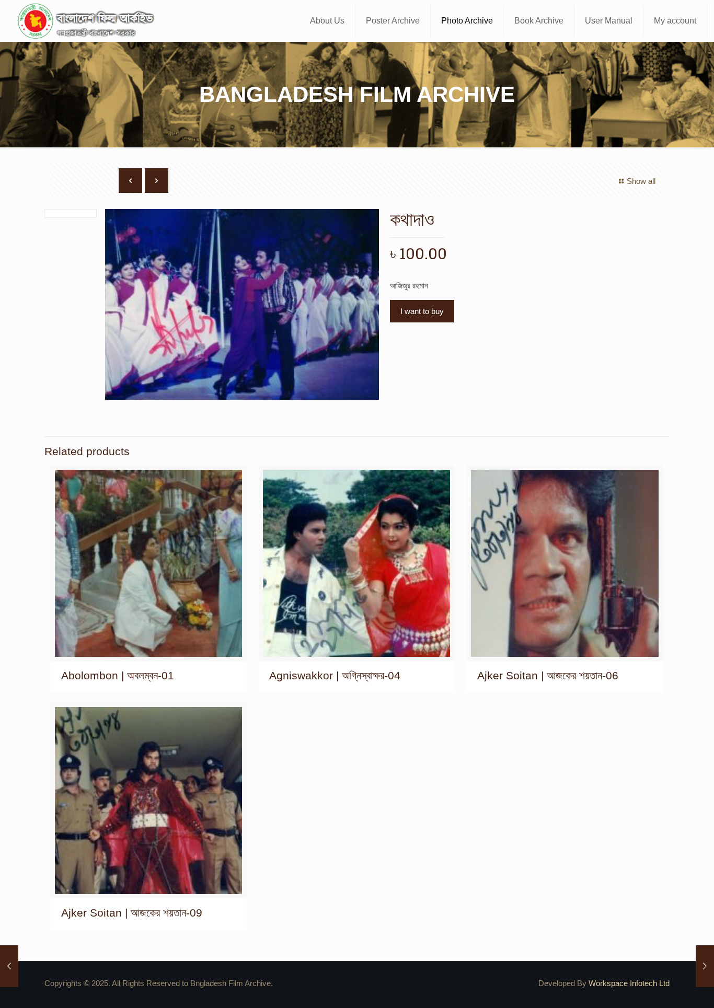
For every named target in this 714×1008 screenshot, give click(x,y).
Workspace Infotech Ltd (629, 983)
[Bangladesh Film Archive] (88, 21)
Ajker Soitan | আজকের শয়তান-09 (131, 913)
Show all (641, 181)
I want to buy (422, 311)
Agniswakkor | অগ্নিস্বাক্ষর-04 (334, 675)
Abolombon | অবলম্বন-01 (117, 675)
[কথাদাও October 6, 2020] (9, 966)
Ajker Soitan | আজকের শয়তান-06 (547, 675)
